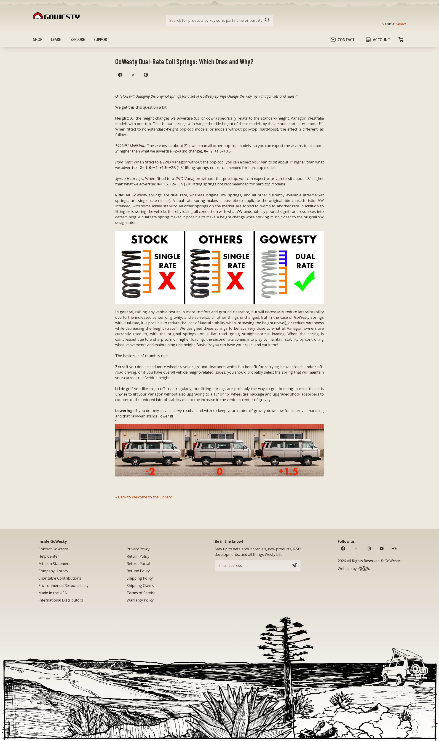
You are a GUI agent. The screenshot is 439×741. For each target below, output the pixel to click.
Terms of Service (141, 592)
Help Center (48, 556)
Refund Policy (138, 570)
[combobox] (219, 20)
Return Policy (138, 556)
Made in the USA (52, 592)
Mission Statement (54, 563)
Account (381, 39)
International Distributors (60, 600)
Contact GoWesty (53, 548)
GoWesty (392, 560)
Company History (53, 570)
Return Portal (138, 563)
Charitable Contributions (59, 578)
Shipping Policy (140, 578)
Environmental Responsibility (63, 585)
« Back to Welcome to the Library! (143, 497)
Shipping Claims (140, 585)
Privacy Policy (138, 548)
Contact (346, 39)
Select (401, 24)
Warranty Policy (140, 600)
